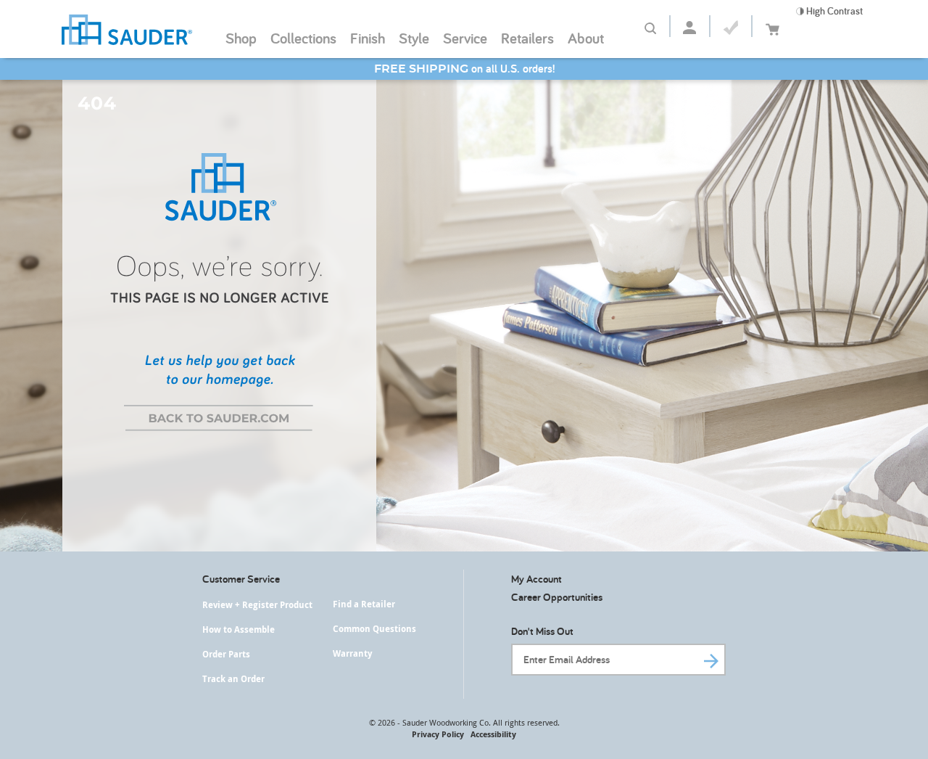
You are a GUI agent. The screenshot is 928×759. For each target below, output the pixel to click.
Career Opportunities (556, 597)
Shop (241, 38)
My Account (536, 579)
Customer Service (241, 579)
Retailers (527, 38)
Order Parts (226, 654)
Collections (303, 38)
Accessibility (493, 734)
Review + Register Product (257, 605)
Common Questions (374, 629)
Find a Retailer (364, 604)
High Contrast (833, 10)
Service (465, 38)
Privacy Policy (438, 734)
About (586, 38)
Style (414, 38)
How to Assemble (238, 629)
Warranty (352, 653)
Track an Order (233, 679)
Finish (367, 38)
